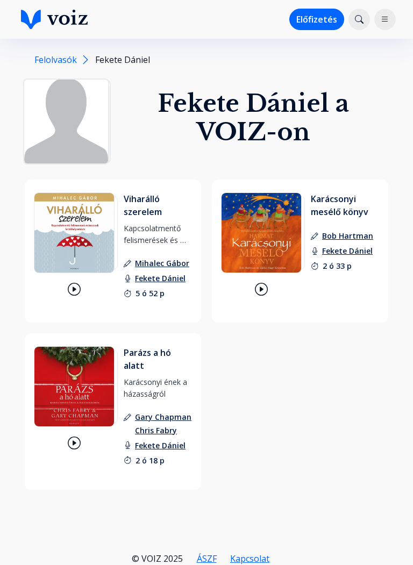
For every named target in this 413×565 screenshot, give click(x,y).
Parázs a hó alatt (147, 359)
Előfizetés (316, 19)
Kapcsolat (249, 558)
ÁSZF (207, 558)
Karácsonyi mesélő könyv (339, 205)
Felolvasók (55, 60)
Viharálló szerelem (143, 205)
